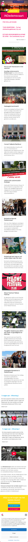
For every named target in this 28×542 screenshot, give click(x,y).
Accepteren (14, 529)
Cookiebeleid (10, 540)
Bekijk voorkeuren (14, 537)
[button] (26, 515)
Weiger (14, 533)
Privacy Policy (16, 540)
